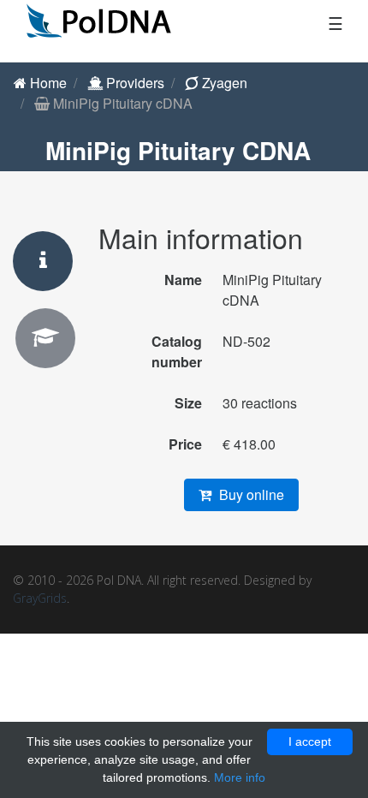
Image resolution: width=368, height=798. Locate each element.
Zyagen (223, 82)
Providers (133, 82)
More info (239, 777)
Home (47, 82)
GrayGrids (40, 598)
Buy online (250, 494)
